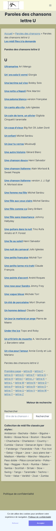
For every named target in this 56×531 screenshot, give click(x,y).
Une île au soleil (13, 241)
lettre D (8, 375)
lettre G (41, 375)
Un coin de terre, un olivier (19, 115)
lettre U (19, 390)
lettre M (19, 382)
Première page (12, 371)
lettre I (19, 378)
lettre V (31, 390)
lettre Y (8, 394)
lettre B (28, 371)
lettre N (31, 382)
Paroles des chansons (27, 33)
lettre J (30, 378)
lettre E (19, 375)
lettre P (8, 386)
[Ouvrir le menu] (50, 5)
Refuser (15, 523)
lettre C (39, 371)
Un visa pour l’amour (16, 350)
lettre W (42, 390)
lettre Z (19, 394)
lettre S (42, 386)
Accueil (8, 33)
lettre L (8, 382)
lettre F (30, 375)
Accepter (40, 523)
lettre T (8, 390)
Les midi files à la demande (20, 41)
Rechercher (11, 411)
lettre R (31, 386)
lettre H (8, 378)
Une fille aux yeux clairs (18, 200)
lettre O (42, 382)
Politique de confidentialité (39, 517)
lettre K (40, 378)
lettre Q (19, 386)
